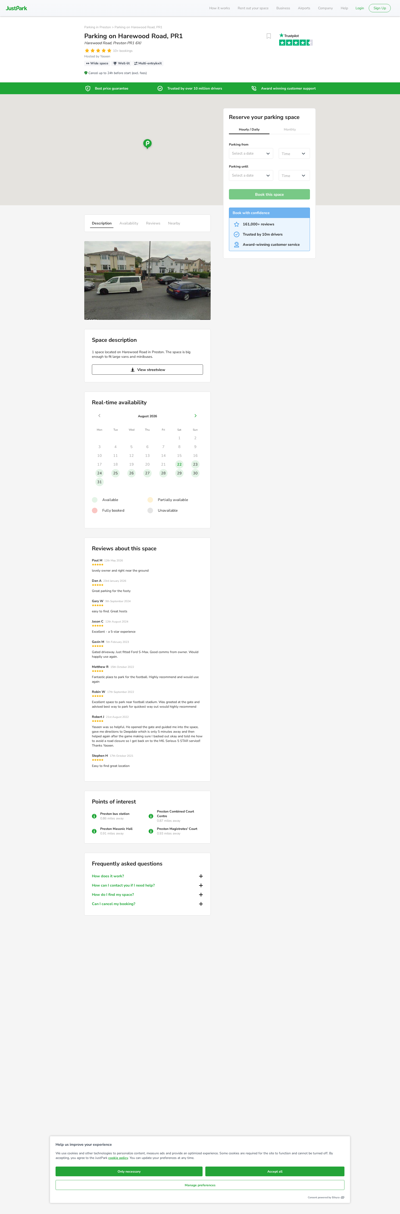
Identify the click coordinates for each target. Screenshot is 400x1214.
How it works (219, 8)
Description (102, 223)
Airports (304, 8)
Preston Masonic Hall (116, 829)
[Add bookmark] (269, 36)
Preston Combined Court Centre (175, 813)
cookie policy (118, 1158)
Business (283, 8)
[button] (249, 130)
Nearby (174, 223)
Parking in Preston (97, 27)
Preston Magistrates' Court (177, 829)
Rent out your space (253, 8)
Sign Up (380, 8)
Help (344, 8)
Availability (128, 223)
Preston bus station (114, 814)
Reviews (153, 223)
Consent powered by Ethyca (324, 1197)
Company (325, 8)
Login (360, 8)
